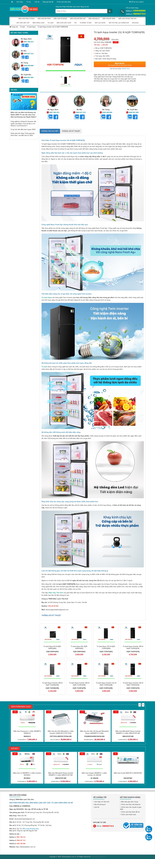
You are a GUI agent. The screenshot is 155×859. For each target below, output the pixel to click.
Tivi (75, 23)
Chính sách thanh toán (128, 814)
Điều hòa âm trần (44, 18)
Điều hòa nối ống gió (77, 18)
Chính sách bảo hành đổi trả (130, 812)
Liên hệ (36, 2)
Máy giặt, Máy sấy (23, 23)
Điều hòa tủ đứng (60, 18)
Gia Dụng (135, 23)
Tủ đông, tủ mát (86, 23)
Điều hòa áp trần (109, 18)
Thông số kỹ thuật (71, 131)
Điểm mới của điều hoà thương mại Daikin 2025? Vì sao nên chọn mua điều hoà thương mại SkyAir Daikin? (23, 115)
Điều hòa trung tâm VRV (127, 18)
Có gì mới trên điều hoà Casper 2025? (23, 129)
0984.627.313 (28, 53)
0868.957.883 (28, 77)
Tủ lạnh (51, 23)
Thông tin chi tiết (49, 131)
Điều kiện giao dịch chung (129, 802)
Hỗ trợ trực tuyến (137, 2)
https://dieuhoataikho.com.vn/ (25, 847)
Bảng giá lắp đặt (48, 2)
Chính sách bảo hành (64, 2)
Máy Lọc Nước (100, 23)
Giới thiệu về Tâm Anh (101, 802)
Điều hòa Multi (94, 18)
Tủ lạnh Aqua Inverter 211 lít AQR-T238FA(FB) (58, 144)
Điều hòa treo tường (26, 18)
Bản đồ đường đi (99, 804)
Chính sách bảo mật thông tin (130, 804)
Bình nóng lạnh (38, 23)
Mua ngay (120, 64)
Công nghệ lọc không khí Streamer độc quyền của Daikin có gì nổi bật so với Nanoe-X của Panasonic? (23, 124)
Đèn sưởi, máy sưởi (64, 23)
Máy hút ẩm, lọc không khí (119, 23)
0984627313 (139, 14)
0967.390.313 (28, 42)
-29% (115, 42)
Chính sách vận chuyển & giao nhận (130, 808)
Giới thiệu (19, 2)
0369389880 (139, 10)
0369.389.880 (28, 65)
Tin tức (28, 2)
